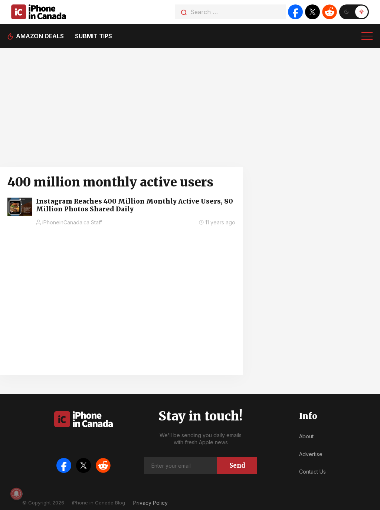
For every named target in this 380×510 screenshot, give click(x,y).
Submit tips (93, 36)
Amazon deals (40, 36)
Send (237, 465)
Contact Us (312, 471)
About (306, 436)
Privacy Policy (150, 503)
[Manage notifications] (16, 494)
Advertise (310, 454)
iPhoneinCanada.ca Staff (72, 222)
